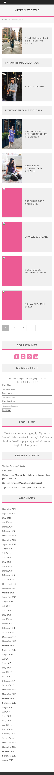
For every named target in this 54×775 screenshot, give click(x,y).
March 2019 (7, 571)
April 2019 (7, 566)
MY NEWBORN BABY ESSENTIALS (23, 110)
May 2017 (6, 668)
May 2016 (6, 720)
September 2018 (9, 597)
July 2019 (6, 553)
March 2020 (7, 527)
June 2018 (6, 610)
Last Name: (7, 393)
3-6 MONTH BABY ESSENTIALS (22, 63)
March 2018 (7, 624)
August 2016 (7, 707)
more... (36, 445)
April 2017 (7, 672)
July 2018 (6, 606)
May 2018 (6, 615)
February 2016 (8, 734)
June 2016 (6, 716)
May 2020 (6, 518)
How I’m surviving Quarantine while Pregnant (22, 483)
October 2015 (8, 751)
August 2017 (7, 654)
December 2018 (9, 584)
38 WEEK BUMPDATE (36, 237)
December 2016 (9, 690)
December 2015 (9, 742)
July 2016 (6, 712)
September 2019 (9, 544)
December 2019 (9, 535)
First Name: (7, 385)
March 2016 (7, 729)
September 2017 (9, 650)
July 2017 (6, 659)
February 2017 (8, 681)
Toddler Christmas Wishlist (13, 466)
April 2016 (7, 725)
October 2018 (8, 593)
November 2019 (9, 540)
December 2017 (9, 637)
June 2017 (6, 663)
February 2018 (8, 628)
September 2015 (9, 756)
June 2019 (6, 557)
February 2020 (8, 531)
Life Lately (7, 471)
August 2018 (7, 602)
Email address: (9, 401)
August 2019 (7, 549)
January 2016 (8, 738)
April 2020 (7, 522)
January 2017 (8, 685)
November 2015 (9, 747)
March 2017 (7, 676)
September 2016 (9, 703)
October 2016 (8, 698)
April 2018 (7, 619)
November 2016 (9, 694)
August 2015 (7, 760)
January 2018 (8, 632)
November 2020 (9, 509)
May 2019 (6, 562)
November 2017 (9, 641)
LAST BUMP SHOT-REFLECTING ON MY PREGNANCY (36, 134)
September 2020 (9, 513)
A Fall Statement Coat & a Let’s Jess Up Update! (36, 41)
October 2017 (8, 646)
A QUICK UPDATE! (35, 86)
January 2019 (8, 579)
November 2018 (9, 588)
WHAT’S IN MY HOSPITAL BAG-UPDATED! (33, 168)
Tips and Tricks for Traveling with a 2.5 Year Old (23, 487)
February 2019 (8, 575)
